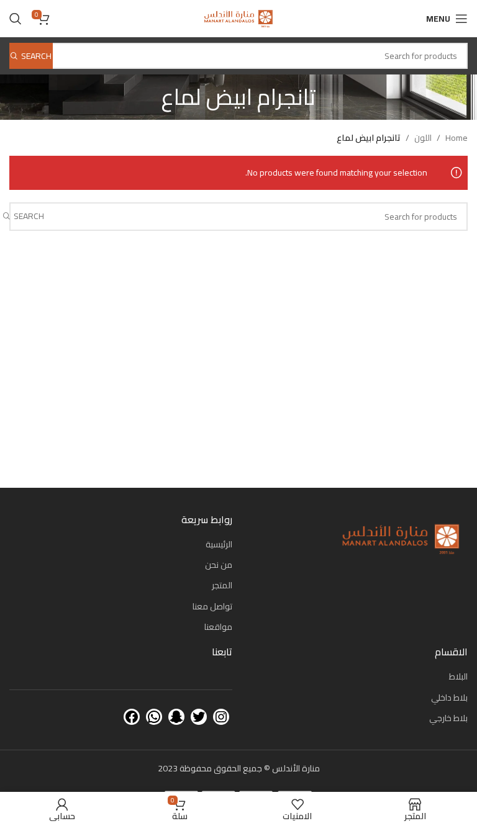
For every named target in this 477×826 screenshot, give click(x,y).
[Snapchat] (176, 717)
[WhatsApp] (154, 717)
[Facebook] (132, 717)
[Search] (15, 18)
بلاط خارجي (448, 718)
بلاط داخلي (449, 697)
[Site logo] (238, 18)
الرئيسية (219, 544)
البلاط (458, 676)
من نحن (218, 564)
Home (456, 137)
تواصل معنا (212, 606)
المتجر (222, 585)
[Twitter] (199, 717)
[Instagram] (221, 717)
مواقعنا (218, 626)
